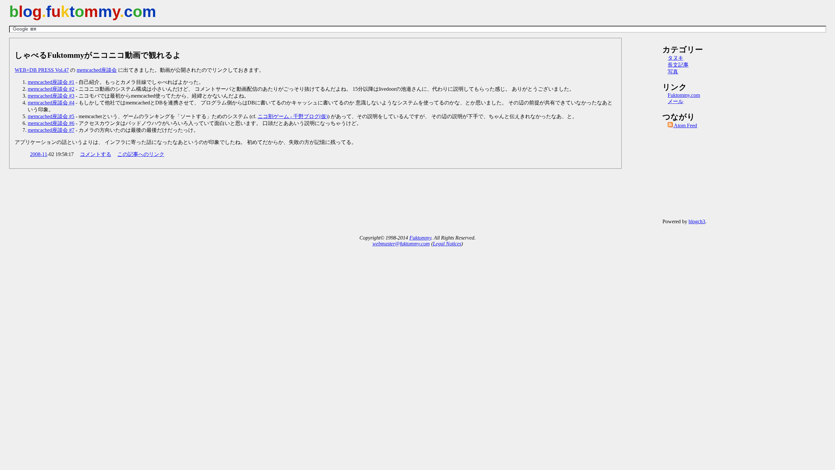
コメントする (95, 154)
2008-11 (38, 154)
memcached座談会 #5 (51, 116)
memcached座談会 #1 (51, 82)
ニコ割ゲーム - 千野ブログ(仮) (293, 116)
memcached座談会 (97, 70)
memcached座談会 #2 (51, 89)
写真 (673, 71)
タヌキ (675, 58)
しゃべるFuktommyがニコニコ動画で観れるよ (98, 55)
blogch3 (697, 221)
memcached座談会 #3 (51, 96)
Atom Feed (685, 125)
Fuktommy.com (684, 95)
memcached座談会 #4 (51, 102)
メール (675, 101)
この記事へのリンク (140, 154)
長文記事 (678, 65)
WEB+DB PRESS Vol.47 (42, 70)
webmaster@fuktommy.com (401, 243)
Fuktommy (420, 238)
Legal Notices (447, 243)
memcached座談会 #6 (51, 123)
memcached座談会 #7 (51, 130)
